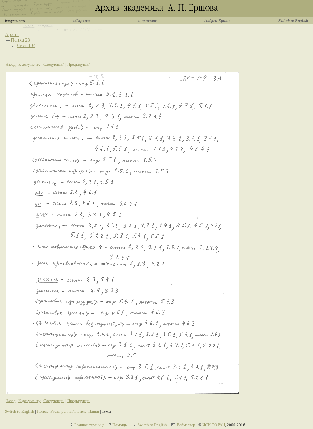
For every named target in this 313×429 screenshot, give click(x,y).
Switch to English (293, 20)
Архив (12, 34)
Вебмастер (186, 425)
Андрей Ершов (217, 20)
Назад (11, 64)
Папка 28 (20, 40)
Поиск (42, 411)
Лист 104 (26, 45)
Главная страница (89, 425)
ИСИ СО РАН (213, 425)
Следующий (53, 64)
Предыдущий (78, 64)
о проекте (147, 20)
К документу (29, 64)
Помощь (119, 425)
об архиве (81, 20)
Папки (93, 411)
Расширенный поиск (68, 411)
